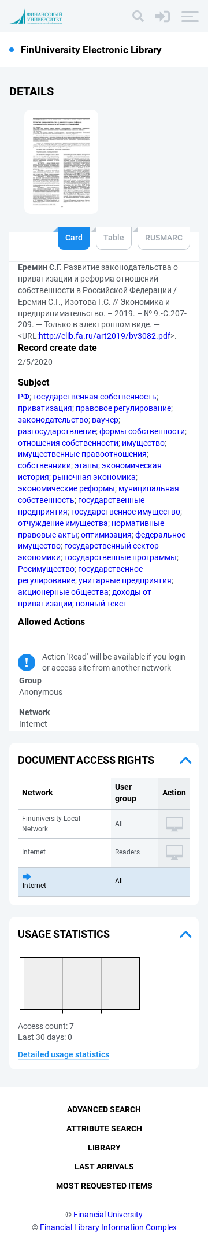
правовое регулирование (123, 408)
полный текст (101, 603)
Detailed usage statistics (63, 1054)
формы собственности (142, 431)
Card (74, 237)
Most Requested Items (104, 1185)
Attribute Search (104, 1128)
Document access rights (86, 760)
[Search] (138, 16)
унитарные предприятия (125, 580)
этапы (86, 465)
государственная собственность (95, 396)
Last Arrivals (104, 1166)
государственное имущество (125, 511)
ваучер (105, 419)
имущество (143, 442)
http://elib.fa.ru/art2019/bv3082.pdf (104, 335)
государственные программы (120, 557)
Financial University (108, 1214)
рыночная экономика (94, 477)
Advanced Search (104, 1109)
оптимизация (106, 534)
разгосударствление (57, 431)
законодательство (53, 419)
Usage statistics (64, 934)
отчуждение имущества (63, 523)
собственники (44, 465)
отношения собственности (68, 442)
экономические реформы (66, 488)
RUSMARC (164, 237)
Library (104, 1147)
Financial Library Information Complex (108, 1227)
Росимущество (46, 568)
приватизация (45, 408)
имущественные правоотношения (82, 453)
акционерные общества (63, 592)
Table (113, 237)
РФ (23, 396)
